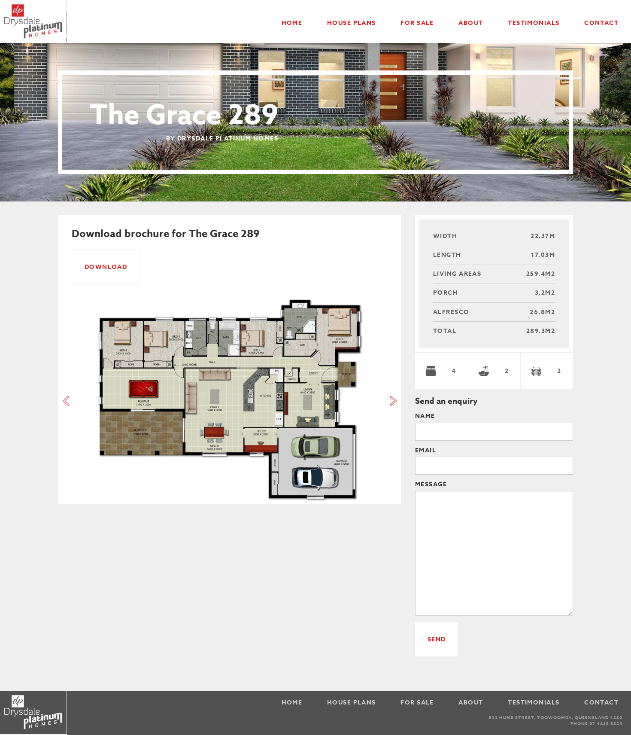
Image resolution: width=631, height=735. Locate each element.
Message (431, 485)
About (470, 22)
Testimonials (533, 22)
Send (437, 639)
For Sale (417, 22)
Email (425, 451)
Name (425, 417)
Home (292, 22)
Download (106, 266)
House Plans (351, 22)
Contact (601, 22)
